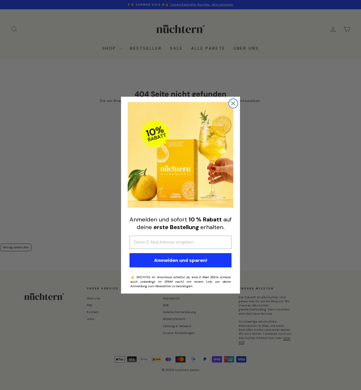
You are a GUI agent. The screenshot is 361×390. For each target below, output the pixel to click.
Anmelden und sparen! (180, 260)
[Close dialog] (233, 103)
